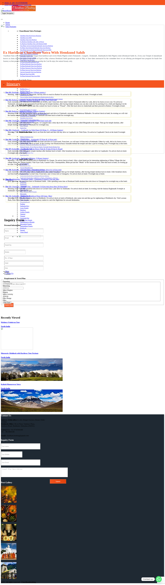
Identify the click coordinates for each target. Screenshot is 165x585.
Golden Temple (25, 212)
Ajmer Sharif (24, 232)
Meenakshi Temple (26, 224)
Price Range (7, 298)
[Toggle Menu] (2, 19)
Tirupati (22, 216)
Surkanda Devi (24, 206)
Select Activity (8, 294)
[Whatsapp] (159, 579)
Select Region (8, 290)
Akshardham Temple (26, 226)
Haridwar (23, 210)
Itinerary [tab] (13, 84)
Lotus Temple (24, 208)
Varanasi (22, 214)
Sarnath (22, 230)
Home (7, 23)
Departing (6, 281)
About (7, 25)
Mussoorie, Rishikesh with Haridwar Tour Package (19, 353)
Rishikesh (23, 228)
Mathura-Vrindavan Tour (10, 322)
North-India (5, 326)
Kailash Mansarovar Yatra (11, 384)
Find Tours (7, 302)
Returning (6, 286)
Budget (6, 272)
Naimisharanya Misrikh (27, 222)
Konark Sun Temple (26, 220)
